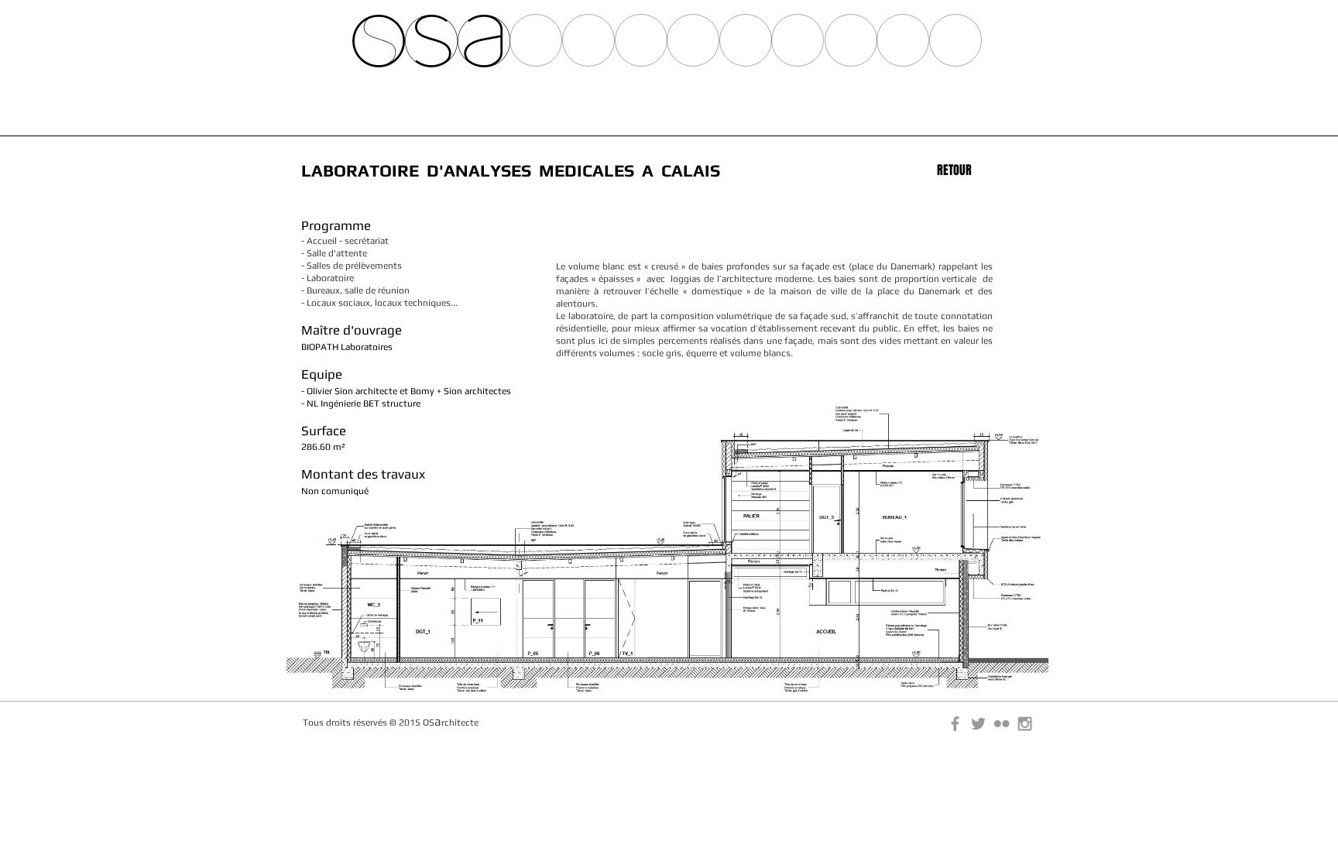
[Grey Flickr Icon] (1001, 723)
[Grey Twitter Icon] (978, 723)
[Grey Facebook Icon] (955, 723)
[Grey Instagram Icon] (1024, 723)
